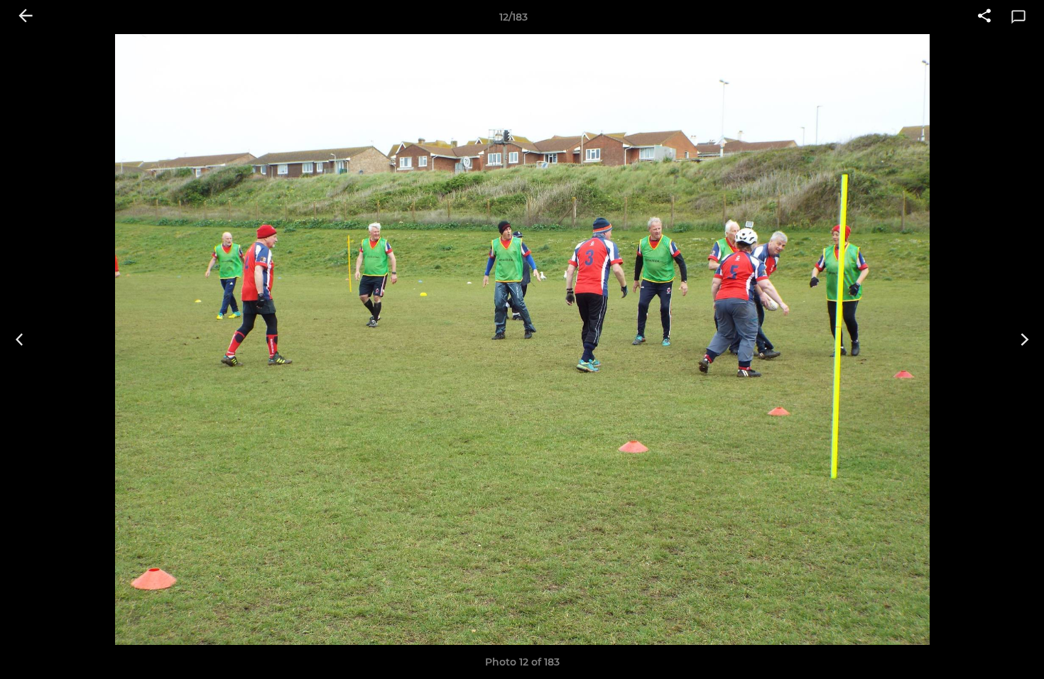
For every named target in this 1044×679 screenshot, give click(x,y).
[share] (984, 17)
